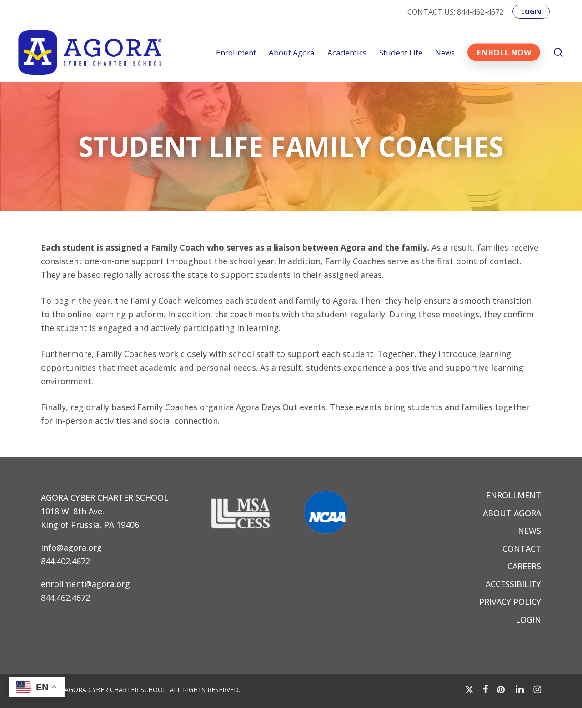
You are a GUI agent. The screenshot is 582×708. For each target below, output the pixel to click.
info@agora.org (71, 547)
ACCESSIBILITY (513, 583)
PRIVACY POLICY (510, 601)
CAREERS (524, 566)
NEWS (529, 530)
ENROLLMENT (513, 495)
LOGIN (528, 619)
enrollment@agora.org (85, 583)
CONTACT (521, 548)
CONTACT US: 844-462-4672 (455, 12)
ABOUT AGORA (512, 512)
